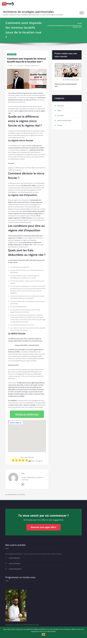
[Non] (84, 632)
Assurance (60, 106)
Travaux (59, 125)
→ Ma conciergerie (14, 558)
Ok (43, 634)
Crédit (59, 111)
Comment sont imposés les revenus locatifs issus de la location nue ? (65, 26)
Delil (11, 66)
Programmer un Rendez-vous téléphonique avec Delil (22, 625)
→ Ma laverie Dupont (14, 569)
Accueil (79, 23)
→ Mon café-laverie (14, 563)
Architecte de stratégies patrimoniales (28, 12)
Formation (20, 66)
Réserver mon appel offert (43, 527)
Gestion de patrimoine (32, 66)
